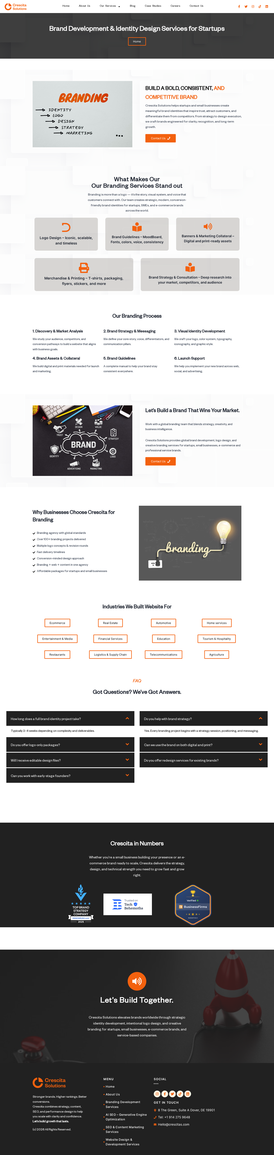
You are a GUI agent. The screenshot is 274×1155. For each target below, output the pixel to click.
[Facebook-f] (239, 6)
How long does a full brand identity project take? (46, 719)
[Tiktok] (260, 6)
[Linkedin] (267, 6)
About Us (84, 6)
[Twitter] (246, 6)
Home (66, 6)
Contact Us (196, 6)
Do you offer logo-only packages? (35, 745)
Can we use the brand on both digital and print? (178, 745)
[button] (70, 718)
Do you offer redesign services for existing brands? (181, 761)
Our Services (108, 6)
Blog (133, 6)
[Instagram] (253, 6)
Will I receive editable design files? (36, 761)
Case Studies (153, 6)
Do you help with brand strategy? (168, 719)
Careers (175, 6)
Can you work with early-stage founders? (40, 776)
